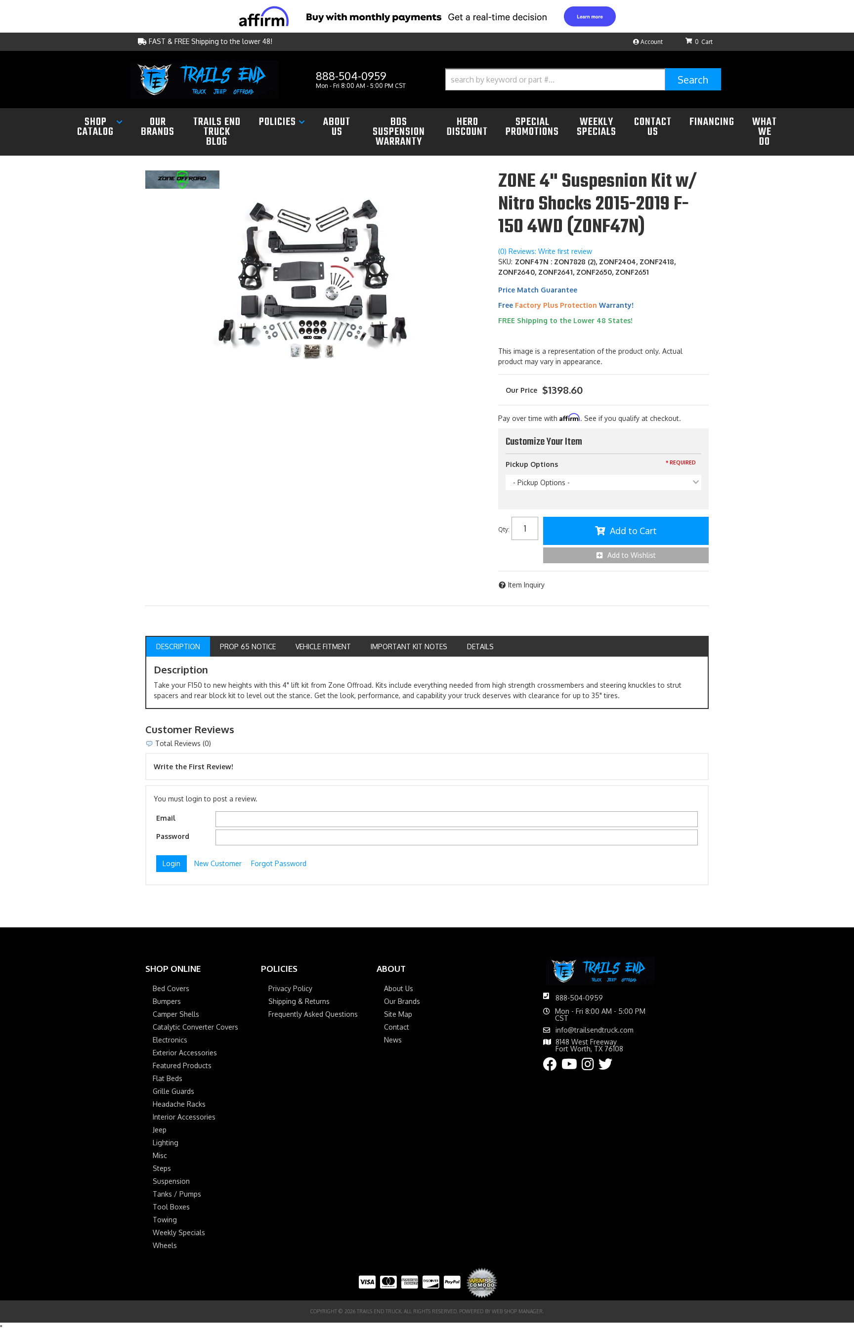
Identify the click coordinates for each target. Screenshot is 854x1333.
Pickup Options (532, 464)
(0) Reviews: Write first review (545, 251)
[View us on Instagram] (588, 1066)
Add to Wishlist (631, 555)
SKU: (505, 261)
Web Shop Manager (517, 1311)
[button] (583, 79)
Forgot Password (278, 863)
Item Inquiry (526, 585)
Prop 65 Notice (248, 646)
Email (165, 818)
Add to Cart (633, 530)
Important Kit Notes (409, 646)
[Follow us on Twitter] (605, 1066)
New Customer (218, 863)
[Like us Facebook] (550, 1066)
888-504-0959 (579, 998)
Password (172, 836)
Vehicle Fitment (323, 646)
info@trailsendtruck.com (594, 1030)
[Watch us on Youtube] (569, 1066)
